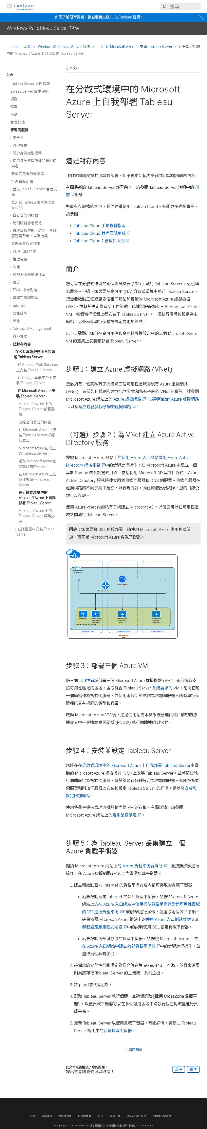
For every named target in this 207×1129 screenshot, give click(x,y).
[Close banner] (202, 17)
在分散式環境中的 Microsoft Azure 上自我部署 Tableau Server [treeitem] (37, 497)
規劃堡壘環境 (126, 815)
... (98, 47)
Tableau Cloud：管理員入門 (101, 240)
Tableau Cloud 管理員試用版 (102, 233)
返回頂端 (135, 1050)
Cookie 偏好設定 (136, 1116)
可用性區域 (88, 680)
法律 (32, 1116)
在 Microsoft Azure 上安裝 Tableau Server (139, 47)
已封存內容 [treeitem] (21, 344)
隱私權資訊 (65, 1116)
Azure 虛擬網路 (129, 399)
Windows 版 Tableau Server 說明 (64, 47)
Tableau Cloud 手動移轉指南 (100, 225)
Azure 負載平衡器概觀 (144, 866)
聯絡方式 (115, 1116)
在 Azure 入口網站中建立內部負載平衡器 (120, 946)
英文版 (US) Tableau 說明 (119, 17)
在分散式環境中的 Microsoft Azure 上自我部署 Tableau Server (134, 765)
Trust (101, 1116)
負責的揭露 (84, 1116)
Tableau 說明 (21, 47)
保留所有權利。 (98, 1125)
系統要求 (160, 688)
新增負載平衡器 (118, 1030)
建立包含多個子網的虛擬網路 (106, 406)
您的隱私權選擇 (162, 1116)
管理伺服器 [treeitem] (19, 130)
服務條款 (46, 1116)
